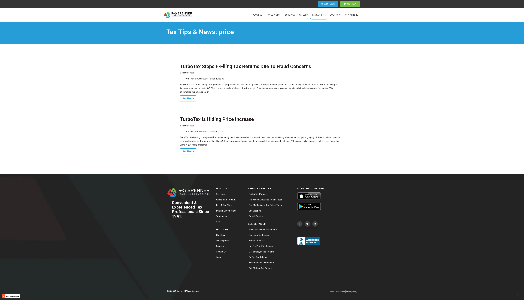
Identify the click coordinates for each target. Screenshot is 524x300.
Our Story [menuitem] (220, 235)
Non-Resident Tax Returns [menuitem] (261, 262)
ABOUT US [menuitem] (257, 15)
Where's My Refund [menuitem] (225, 199)
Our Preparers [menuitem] (223, 240)
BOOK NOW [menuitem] (335, 15)
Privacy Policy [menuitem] (351, 292)
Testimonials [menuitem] (222, 216)
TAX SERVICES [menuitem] (273, 15)
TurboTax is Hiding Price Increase (217, 119)
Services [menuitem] (220, 194)
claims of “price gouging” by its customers (254, 88)
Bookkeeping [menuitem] (255, 210)
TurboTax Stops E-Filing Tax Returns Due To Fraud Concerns (245, 66)
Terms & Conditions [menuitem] (337, 292)
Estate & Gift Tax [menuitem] (257, 240)
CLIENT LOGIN (329, 4)
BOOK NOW (351, 4)
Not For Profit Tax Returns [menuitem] (261, 246)
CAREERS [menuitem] (303, 15)
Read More (188, 98)
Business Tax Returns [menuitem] (259, 235)
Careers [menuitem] (220, 246)
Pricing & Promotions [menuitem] (226, 210)
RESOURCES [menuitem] (289, 15)
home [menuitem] (218, 257)
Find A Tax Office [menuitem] (224, 205)
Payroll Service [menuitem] (256, 216)
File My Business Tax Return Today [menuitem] (265, 205)
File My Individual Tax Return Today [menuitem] (265, 199)
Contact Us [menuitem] (221, 251)
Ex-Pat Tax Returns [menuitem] (258, 257)
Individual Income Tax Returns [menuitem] (263, 229)
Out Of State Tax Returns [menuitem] (260, 268)
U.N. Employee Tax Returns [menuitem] (261, 251)
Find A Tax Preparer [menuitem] (258, 194)
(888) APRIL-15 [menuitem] (319, 15)
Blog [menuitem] (218, 221)
